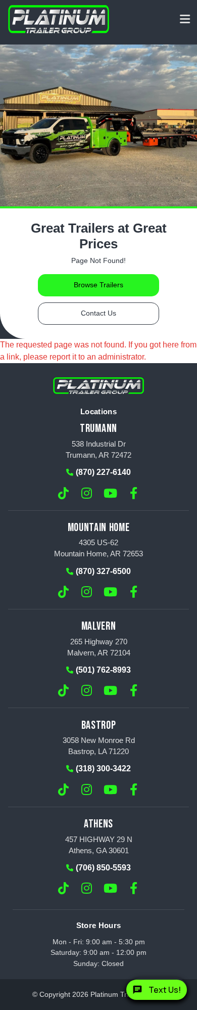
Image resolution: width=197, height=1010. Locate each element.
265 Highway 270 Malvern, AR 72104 (98, 647)
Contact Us (98, 313)
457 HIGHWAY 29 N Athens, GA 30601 (98, 845)
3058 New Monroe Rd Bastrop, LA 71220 (99, 746)
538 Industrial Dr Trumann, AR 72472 (98, 449)
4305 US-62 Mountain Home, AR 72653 (98, 548)
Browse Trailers (98, 285)
